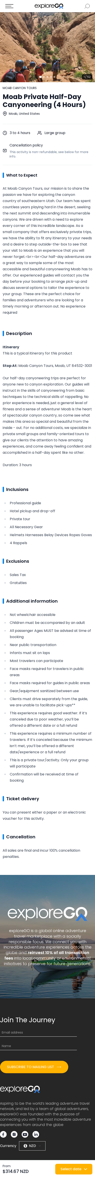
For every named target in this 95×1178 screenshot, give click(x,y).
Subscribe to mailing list (30, 1066)
